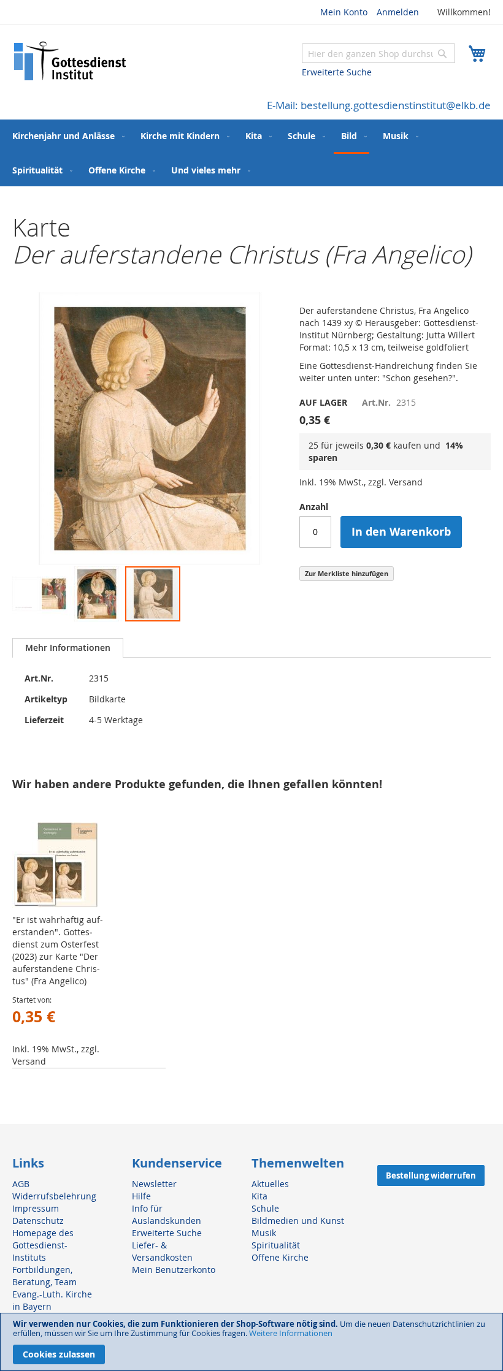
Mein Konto (343, 12)
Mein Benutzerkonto (173, 1269)
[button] (40, 594)
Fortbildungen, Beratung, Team (44, 1276)
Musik (264, 1233)
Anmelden (398, 12)
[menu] (251, 153)
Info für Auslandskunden (166, 1214)
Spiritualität (276, 1245)
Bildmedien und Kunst (298, 1220)
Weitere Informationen (290, 1333)
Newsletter (154, 1184)
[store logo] (70, 61)
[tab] (67, 648)
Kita (259, 1196)
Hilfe (141, 1196)
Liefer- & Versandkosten (162, 1251)
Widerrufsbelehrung (54, 1196)
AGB (20, 1184)
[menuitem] (66, 136)
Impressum (35, 1208)
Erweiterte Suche (337, 72)
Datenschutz (38, 1220)
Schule (265, 1208)
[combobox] (378, 53)
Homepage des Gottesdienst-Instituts (43, 1245)
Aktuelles (270, 1184)
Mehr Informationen (67, 647)
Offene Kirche (280, 1257)
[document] (251, 1342)
